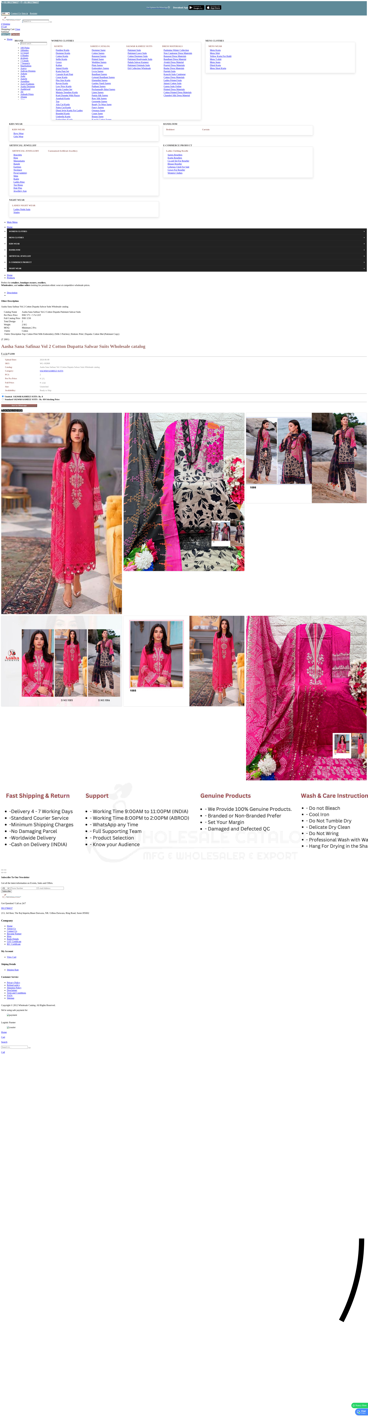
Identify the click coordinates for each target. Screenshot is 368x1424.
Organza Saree (98, 110)
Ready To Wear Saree (102, 104)
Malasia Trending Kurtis (67, 92)
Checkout (15, 34)
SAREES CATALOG (100, 46)
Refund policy (13, 985)
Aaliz (22, 76)
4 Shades (24, 55)
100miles (24, 50)
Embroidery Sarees (100, 68)
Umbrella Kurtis (63, 116)
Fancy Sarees (98, 107)
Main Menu (12, 222)
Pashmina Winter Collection (176, 50)
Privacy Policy (13, 982)
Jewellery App (20, 191)
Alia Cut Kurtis (63, 104)
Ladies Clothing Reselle (177, 151)
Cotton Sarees (98, 53)
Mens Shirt (215, 53)
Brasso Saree (97, 116)
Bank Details (13, 939)
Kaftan (59, 65)
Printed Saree (98, 59)
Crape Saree (97, 113)
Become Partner (14, 934)
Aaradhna (24, 81)
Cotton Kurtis (62, 56)
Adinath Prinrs (27, 94)
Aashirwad (25, 89)
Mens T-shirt (215, 59)
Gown (59, 62)
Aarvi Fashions (27, 84)
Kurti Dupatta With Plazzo (68, 95)
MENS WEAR (215, 46)
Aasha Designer (27, 86)
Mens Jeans (215, 62)
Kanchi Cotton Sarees (102, 119)
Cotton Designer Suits (138, 56)
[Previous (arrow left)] (2, 872)
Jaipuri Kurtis (62, 68)
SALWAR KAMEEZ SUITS (139, 46)
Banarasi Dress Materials (175, 56)
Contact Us (16, 13)
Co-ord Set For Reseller (178, 161)
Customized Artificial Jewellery (63, 151)
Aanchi (23, 79)
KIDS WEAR (18, 129)
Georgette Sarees (99, 101)
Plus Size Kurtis (63, 80)
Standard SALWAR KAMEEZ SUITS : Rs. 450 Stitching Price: (32, 399)
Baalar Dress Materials (174, 68)
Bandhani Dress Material (175, 59)
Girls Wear (18, 136)
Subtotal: (5, 32)
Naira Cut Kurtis (63, 107)
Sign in (25, 13)
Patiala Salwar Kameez (138, 62)
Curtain (205, 129)
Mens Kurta (215, 50)
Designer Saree (99, 50)
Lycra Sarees (97, 71)
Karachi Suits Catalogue (175, 74)
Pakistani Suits (134, 50)
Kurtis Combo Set (64, 89)
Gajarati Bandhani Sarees (103, 77)
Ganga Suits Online (172, 86)
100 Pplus (24, 48)
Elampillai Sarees (99, 80)
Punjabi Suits (170, 71)
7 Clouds (24, 60)
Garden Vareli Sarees (101, 83)
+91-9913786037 (11, 2)
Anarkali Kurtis (63, 98)
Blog (9, 936)
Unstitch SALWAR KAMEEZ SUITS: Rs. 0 (24, 397)
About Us (11, 928)
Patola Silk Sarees (100, 95)
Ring (16, 158)
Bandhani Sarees (99, 74)
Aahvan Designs (28, 71)
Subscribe (6, 891)
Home (10, 39)
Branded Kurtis (63, 113)
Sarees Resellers (175, 155)
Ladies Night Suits (22, 209)
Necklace (18, 170)
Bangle (17, 164)
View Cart (5, 34)
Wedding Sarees (99, 62)
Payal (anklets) (20, 173)
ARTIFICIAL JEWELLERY (25, 151)
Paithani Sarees (99, 86)
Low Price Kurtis (63, 86)
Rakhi (16, 179)
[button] (184, 1420)
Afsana (23, 97)
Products (11, 278)
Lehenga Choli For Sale (178, 167)
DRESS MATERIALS (172, 46)
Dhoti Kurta (215, 65)
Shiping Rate (13, 970)
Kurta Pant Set (62, 71)
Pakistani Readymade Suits (140, 59)
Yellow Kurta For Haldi (220, 56)
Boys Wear (19, 133)
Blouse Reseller (175, 164)
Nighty (17, 212)
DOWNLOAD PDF (13, 410)
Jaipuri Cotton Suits (172, 83)
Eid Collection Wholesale (139, 68)
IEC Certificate (14, 944)
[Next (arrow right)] (5, 872)
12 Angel (24, 53)
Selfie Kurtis (61, 59)
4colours (24, 58)
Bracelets (18, 155)
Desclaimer (12, 990)
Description (12, 292)
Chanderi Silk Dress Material (177, 95)
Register (33, 13)
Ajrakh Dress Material (174, 62)
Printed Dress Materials (174, 89)
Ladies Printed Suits (173, 80)
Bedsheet (170, 129)
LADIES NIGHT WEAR (23, 205)
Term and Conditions (16, 993)
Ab (21, 91)
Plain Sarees (97, 65)
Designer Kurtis (63, 53)
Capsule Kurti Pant (64, 74)
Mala (16, 176)
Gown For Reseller (176, 170)
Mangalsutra (19, 161)
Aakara (23, 73)
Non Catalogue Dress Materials (178, 53)
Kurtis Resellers (175, 158)
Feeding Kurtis (62, 50)
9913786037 (7, 908)
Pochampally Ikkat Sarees (103, 89)
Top (57, 101)
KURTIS (58, 46)
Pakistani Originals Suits (139, 65)
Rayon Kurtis (62, 83)
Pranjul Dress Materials (174, 65)
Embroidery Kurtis (64, 119)
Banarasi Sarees (99, 56)
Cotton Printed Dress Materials (177, 92)
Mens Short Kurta (218, 68)
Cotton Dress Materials (174, 77)
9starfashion (25, 66)
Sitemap (10, 998)
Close (17, 29)
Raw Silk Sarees (99, 98)
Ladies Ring (19, 182)
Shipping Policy (14, 988)
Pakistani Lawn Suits (137, 53)
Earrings (17, 167)
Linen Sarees (97, 92)
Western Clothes (175, 173)
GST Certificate (14, 941)
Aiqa (22, 99)
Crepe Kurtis (61, 77)
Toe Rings (18, 185)
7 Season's (25, 63)
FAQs (9, 995)
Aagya (23, 68)
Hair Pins (18, 188)
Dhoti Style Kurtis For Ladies (69, 110)
